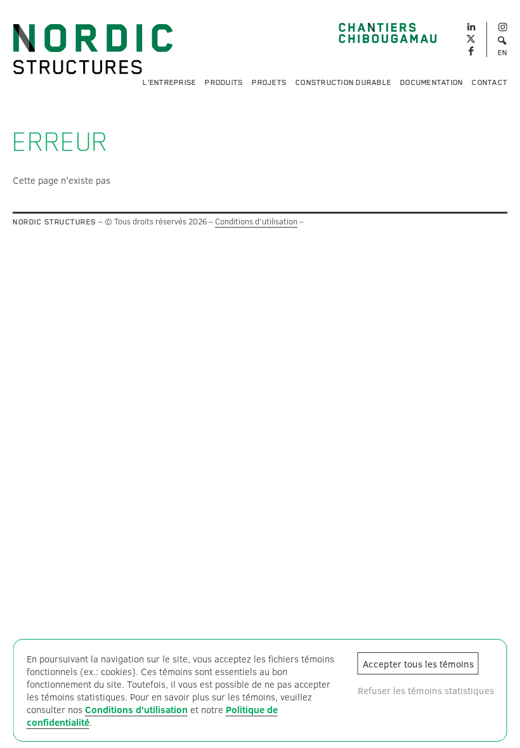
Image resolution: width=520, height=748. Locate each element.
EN (503, 52)
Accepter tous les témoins (418, 663)
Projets (269, 82)
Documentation (431, 82)
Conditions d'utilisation (256, 221)
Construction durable (343, 82)
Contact (489, 82)
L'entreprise (169, 82)
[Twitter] (471, 40)
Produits (224, 82)
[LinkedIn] (471, 25)
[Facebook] (471, 51)
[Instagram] (502, 27)
